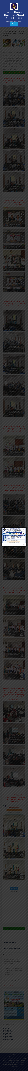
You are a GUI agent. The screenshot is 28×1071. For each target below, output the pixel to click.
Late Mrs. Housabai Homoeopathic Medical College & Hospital (14, 15)
